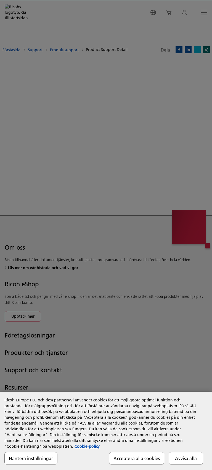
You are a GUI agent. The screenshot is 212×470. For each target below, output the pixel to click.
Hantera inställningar (31, 458)
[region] (106, 431)
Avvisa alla (186, 458)
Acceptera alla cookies (136, 458)
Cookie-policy (87, 446)
